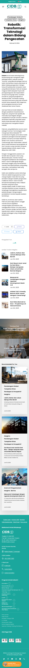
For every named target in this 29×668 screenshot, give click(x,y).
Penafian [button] (22, 519)
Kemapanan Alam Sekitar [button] (7, 600)
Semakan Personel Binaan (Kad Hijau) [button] (9, 609)
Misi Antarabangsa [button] (7, 606)
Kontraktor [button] (5, 583)
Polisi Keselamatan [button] (7, 522)
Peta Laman (5, 614)
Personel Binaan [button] (6, 586)
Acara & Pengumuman (12, 488)
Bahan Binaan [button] (5, 588)
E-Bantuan (5, 562)
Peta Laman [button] (23, 522)
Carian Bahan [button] (8, 569)
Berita (13, 491)
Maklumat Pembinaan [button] (5, 603)
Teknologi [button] (4, 592)
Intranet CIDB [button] (15, 519)
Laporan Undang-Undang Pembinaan (12, 626)
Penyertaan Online (7, 622)
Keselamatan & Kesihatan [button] (6, 594)
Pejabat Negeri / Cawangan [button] (12, 551)
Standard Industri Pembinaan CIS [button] (11, 590)
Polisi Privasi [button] (16, 522)
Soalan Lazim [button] (7, 519)
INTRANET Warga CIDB (8, 618)
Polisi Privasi (5, 616)
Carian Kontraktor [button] (9, 573)
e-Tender (4, 620)
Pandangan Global (15, 17)
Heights (21, 20)
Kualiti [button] (3, 597)
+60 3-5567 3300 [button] (9, 558)
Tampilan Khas (10, 20)
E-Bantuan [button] (7, 565)
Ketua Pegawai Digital (8, 624)
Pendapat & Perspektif (12, 392)
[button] (3, 6)
